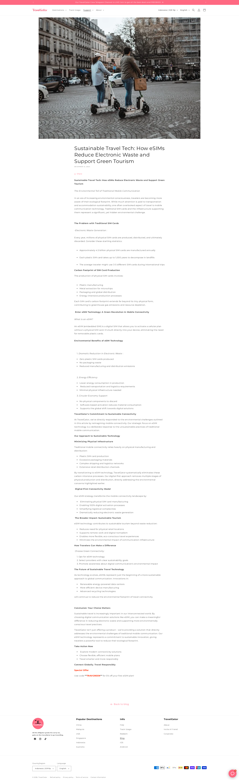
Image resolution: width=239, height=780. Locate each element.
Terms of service (82, 777)
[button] (59, 10)
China (79, 725)
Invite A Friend (171, 729)
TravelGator (42, 777)
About (167, 725)
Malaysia (80, 729)
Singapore (81, 738)
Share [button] (79, 174)
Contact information (98, 777)
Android (123, 747)
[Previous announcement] (33, 2)
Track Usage (125, 729)
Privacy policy (68, 777)
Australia (80, 747)
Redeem (124, 734)
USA (78, 734)
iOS (121, 742)
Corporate (168, 734)
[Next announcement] (206, 2)
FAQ (122, 725)
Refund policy (55, 777)
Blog (122, 738)
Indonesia (80, 742)
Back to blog (121, 704)
